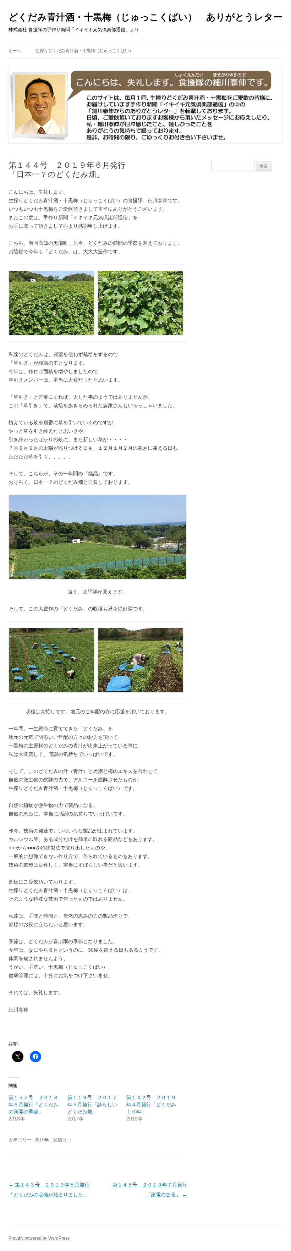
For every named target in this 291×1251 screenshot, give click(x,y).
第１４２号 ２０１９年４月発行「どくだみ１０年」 (151, 1104)
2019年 (41, 1139)
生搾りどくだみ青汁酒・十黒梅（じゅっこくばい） (84, 50)
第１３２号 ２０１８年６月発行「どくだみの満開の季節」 (33, 1104)
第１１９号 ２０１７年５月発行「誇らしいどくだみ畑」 (92, 1104)
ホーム (15, 50)
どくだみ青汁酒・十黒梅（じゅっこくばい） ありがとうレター (145, 17)
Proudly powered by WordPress (39, 1238)
